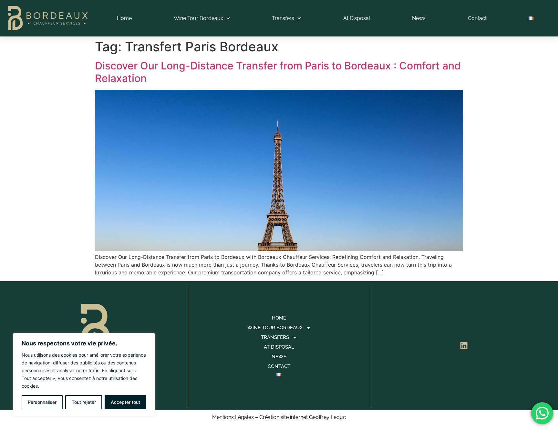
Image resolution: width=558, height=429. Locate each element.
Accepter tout (125, 402)
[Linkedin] (464, 346)
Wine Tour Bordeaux (198, 18)
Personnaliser (42, 402)
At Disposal (356, 18)
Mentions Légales (233, 417)
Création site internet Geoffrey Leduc (302, 417)
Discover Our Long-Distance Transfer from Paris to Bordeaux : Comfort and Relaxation (278, 71)
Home (124, 18)
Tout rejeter (84, 402)
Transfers (283, 18)
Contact (477, 18)
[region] (84, 374)
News (419, 18)
